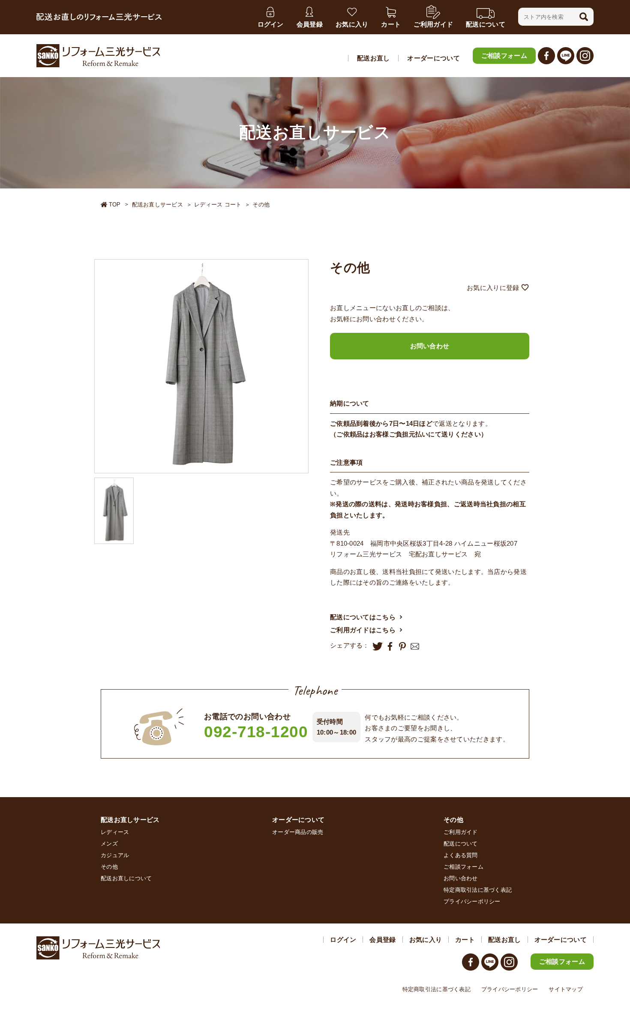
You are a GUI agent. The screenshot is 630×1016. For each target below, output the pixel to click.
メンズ (109, 843)
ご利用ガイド (461, 832)
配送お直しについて (126, 878)
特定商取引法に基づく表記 (478, 890)
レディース (115, 832)
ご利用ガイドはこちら (363, 630)
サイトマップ (566, 989)
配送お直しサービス (157, 204)
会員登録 (382, 939)
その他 (261, 204)
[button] (583, 16)
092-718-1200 (256, 732)
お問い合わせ (430, 346)
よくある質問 (461, 855)
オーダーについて (433, 58)
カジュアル (115, 855)
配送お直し (373, 58)
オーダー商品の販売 (297, 832)
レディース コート (217, 204)
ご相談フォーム (504, 55)
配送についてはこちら (363, 617)
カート (465, 939)
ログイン (343, 939)
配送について (461, 843)
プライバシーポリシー (472, 901)
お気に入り (425, 939)
